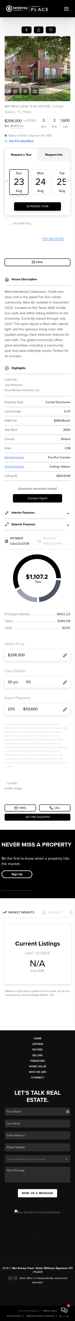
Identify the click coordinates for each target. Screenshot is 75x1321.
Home (38, 1038)
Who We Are (37, 1072)
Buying (37, 1049)
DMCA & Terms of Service (40, 1316)
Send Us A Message (37, 1193)
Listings (37, 1044)
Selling (37, 1055)
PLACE (38, 1272)
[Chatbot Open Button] (64, 1310)
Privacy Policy (14, 1316)
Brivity (34, 1310)
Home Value (37, 1066)
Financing (37, 1061)
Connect (37, 1077)
